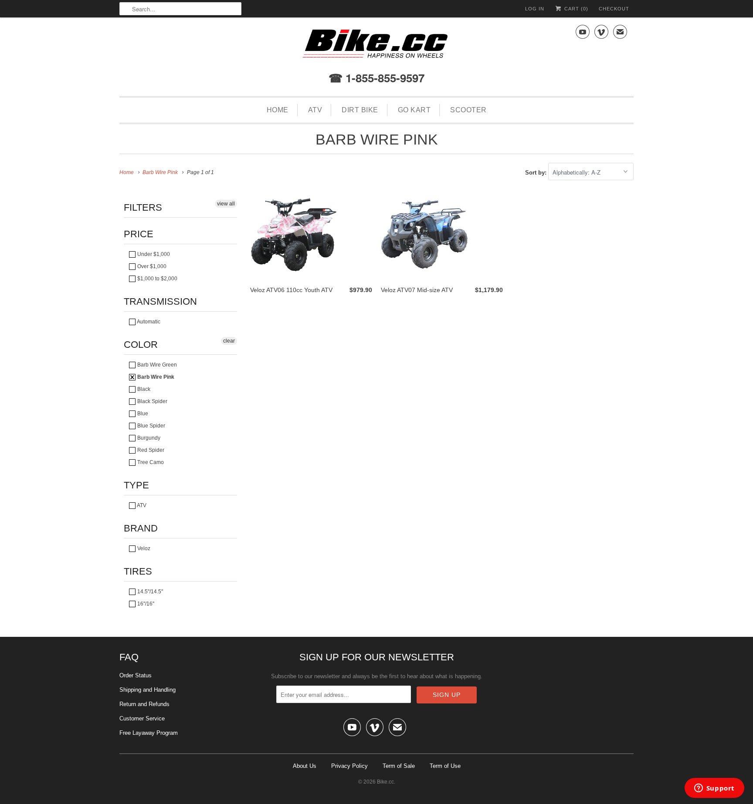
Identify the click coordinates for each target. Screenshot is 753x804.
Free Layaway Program (148, 733)
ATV (315, 110)
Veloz (143, 548)
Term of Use (445, 766)
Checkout (614, 8)
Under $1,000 (153, 254)
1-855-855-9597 (383, 78)
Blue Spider (150, 426)
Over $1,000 (151, 266)
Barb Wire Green (156, 365)
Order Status (135, 675)
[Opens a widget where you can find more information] (714, 789)
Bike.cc (385, 782)
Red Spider (150, 450)
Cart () (575, 8)
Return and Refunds (144, 704)
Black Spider (151, 401)
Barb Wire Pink (376, 139)
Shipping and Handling (147, 689)
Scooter (468, 110)
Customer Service (142, 718)
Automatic (148, 322)
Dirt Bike (360, 110)
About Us (304, 766)
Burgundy (148, 438)
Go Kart (414, 110)
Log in (534, 8)
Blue (142, 413)
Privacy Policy (349, 766)
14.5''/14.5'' (149, 592)
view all (226, 204)
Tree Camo (150, 462)
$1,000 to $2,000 (156, 279)
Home (277, 110)
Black (143, 389)
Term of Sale (399, 766)
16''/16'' (145, 604)
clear (229, 341)
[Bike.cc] (376, 46)
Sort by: (536, 172)
